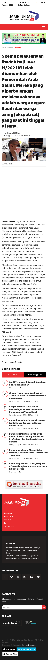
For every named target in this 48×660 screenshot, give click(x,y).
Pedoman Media (10, 516)
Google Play (11, 654)
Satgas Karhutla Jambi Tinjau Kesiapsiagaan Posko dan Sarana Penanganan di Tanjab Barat (25, 409)
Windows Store (28, 649)
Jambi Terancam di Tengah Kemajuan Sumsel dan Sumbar (27, 384)
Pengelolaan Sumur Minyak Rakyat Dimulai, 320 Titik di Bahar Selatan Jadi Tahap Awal (28, 453)
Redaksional (8, 513)
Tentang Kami (9, 526)
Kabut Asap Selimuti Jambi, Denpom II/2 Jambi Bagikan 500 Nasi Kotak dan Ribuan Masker (28, 466)
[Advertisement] (24, 192)
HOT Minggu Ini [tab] (35, 374)
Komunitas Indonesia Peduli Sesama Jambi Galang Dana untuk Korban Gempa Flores (27, 423)
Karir (6, 523)
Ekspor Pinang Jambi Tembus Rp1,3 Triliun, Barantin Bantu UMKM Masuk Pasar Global (27, 396)
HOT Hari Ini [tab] (13, 374)
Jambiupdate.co (7, 47)
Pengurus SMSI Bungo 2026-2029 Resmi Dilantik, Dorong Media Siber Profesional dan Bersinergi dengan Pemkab (26, 438)
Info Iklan (7, 520)
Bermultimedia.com (29, 645)
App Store (10, 649)
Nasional (18, 47)
